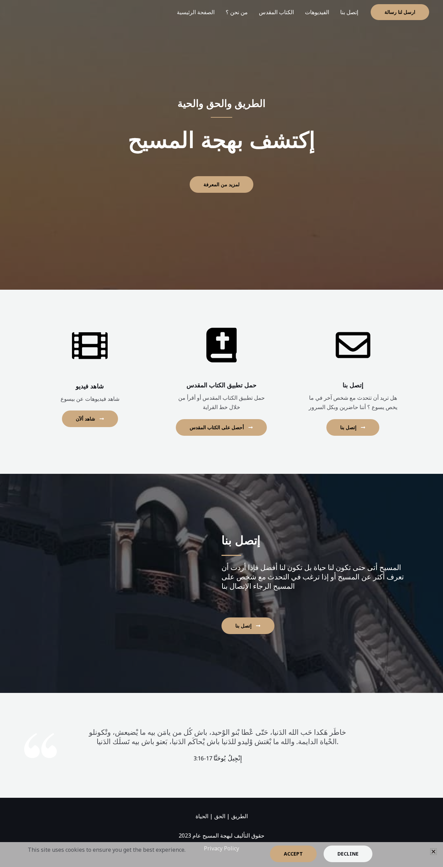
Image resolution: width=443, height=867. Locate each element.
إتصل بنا (349, 12)
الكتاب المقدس (276, 12)
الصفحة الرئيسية (196, 12)
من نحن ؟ (237, 12)
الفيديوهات (317, 12)
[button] (400, 12)
